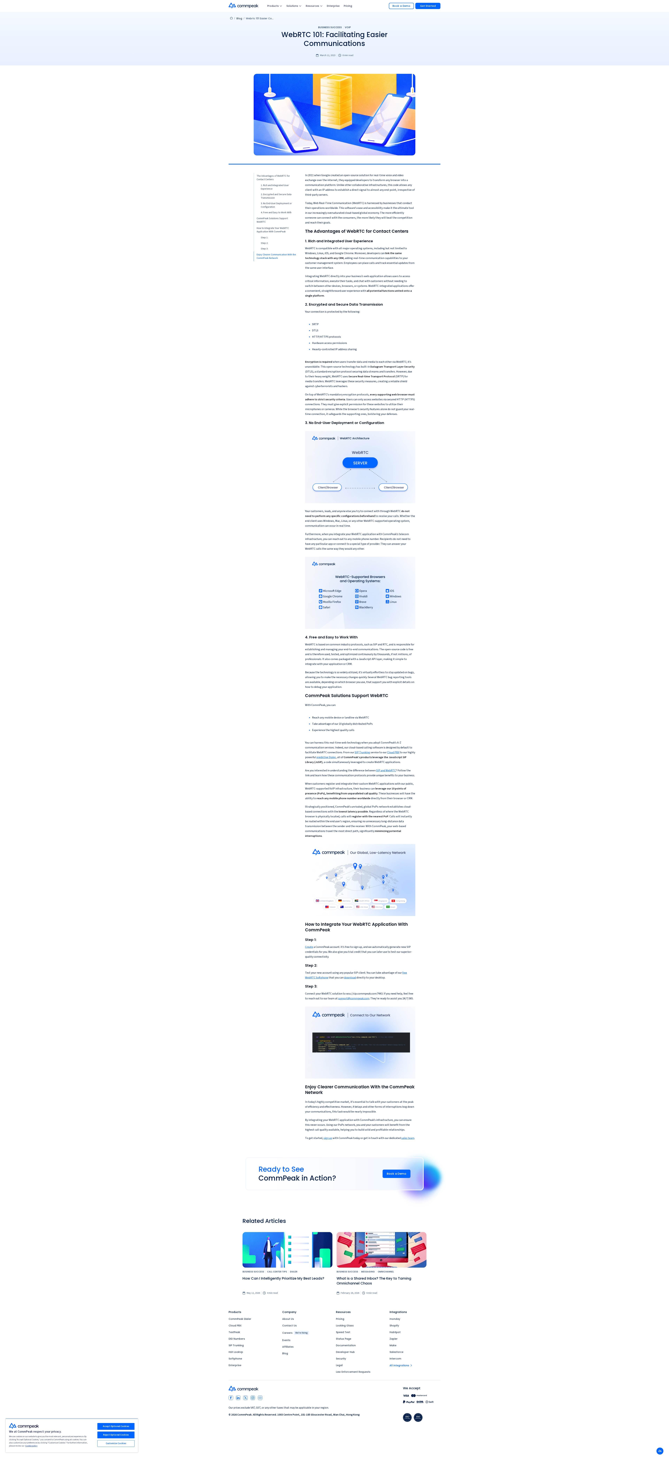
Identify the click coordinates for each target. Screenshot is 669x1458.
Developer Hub (345, 1352)
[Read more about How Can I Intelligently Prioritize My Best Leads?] (287, 1250)
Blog (285, 1353)
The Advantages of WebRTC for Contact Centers (273, 177)
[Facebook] (231, 1398)
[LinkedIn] (238, 1398)
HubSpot (395, 1332)
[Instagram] (253, 1398)
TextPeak (234, 1332)
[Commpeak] (244, 5)
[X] (245, 1398)
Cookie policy (31, 1445)
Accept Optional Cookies (116, 1426)
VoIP (348, 27)
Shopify (394, 1325)
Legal (339, 1365)
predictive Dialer (326, 757)
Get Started (428, 6)
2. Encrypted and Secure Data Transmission (276, 196)
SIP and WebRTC (386, 770)
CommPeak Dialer (240, 1319)
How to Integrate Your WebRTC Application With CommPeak (273, 229)
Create (309, 947)
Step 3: (264, 248)
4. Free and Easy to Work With (276, 212)
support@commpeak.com (353, 998)
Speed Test (343, 1332)
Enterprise (333, 6)
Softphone (235, 1358)
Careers (295, 1333)
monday (395, 1319)
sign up (328, 1138)
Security (341, 1358)
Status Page (343, 1339)
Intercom (395, 1358)
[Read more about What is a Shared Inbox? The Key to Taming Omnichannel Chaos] (381, 1250)
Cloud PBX (393, 752)
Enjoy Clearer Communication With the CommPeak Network (276, 256)
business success (330, 27)
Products (273, 6)
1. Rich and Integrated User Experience (275, 187)
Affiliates (288, 1347)
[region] (72, 1435)
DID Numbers (237, 1339)
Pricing (348, 6)
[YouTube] (260, 1398)
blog (239, 18)
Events (286, 1340)
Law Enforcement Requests (353, 1372)
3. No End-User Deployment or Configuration (276, 205)
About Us (288, 1319)
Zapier (394, 1339)
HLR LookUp (236, 1352)
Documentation (346, 1345)
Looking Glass (345, 1325)
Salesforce (396, 1352)
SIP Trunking (362, 752)
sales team (407, 1138)
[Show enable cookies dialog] (659, 1451)
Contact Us (289, 1325)
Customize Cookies (116, 1443)
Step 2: (264, 243)
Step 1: (264, 237)
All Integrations (399, 1365)
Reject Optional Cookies (116, 1434)
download (350, 978)
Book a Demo (401, 6)
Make (393, 1345)
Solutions (292, 6)
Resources (312, 6)
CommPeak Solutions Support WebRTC (272, 220)
